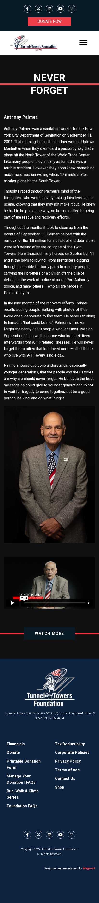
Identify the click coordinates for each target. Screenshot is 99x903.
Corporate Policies (72, 752)
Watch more (49, 633)
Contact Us (65, 778)
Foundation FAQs (22, 806)
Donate (13, 752)
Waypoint (89, 868)
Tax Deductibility (70, 744)
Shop (59, 787)
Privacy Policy (68, 761)
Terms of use (67, 770)
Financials (16, 744)
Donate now (49, 21)
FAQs (31, 782)
